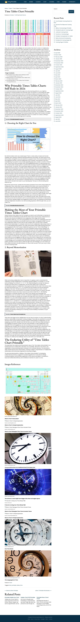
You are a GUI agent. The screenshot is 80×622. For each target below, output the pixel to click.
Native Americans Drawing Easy (63, 38)
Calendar (38, 1)
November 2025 (59, 63)
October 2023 (58, 113)
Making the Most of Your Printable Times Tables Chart (18, 77)
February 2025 (58, 81)
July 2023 (57, 119)
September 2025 (59, 67)
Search (55, 9)
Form (58, 1)
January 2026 (58, 59)
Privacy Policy (37, 619)
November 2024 (59, 87)
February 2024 (58, 105)
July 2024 (57, 95)
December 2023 (59, 109)
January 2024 (58, 107)
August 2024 (58, 93)
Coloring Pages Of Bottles (62, 42)
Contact (50, 619)
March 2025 (58, 79)
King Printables (12, 1)
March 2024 (58, 103)
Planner (64, 1)
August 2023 (58, 117)
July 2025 (57, 71)
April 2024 (57, 101)
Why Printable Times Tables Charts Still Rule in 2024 (17, 74)
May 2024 (57, 99)
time (21, 585)
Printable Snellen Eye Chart (12, 597)
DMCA (47, 619)
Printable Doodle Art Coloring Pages (64, 30)
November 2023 (59, 111)
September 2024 (59, 91)
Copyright (43, 619)
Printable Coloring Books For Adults (64, 36)
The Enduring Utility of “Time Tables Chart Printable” (17, 80)
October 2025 (58, 65)
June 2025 (57, 73)
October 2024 (58, 89)
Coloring (51, 1)
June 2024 (57, 97)
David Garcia (22, 15)
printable (14, 585)
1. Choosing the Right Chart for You (15, 76)
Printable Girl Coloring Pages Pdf (63, 40)
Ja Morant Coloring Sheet (62, 32)
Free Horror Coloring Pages (62, 34)
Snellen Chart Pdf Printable (28, 597)
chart (10, 585)
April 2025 (57, 77)
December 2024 (59, 85)
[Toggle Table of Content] (29, 73)
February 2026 (58, 56)
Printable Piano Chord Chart (42, 598)
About (32, 619)
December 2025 (59, 61)
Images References (12, 81)
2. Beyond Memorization (13, 79)
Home (25, 1)
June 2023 (57, 121)
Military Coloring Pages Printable (63, 28)
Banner (31, 1)
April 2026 (57, 52)
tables (18, 585)
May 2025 (57, 75)
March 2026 (58, 54)
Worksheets (72, 1)
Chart (44, 1)
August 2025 (58, 69)
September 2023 (59, 115)
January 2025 (58, 83)
